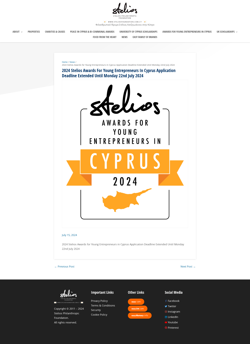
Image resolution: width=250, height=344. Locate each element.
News (124, 37)
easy (136, 301)
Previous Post (64, 266)
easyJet (138, 308)
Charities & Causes (55, 31)
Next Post (188, 266)
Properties (34, 31)
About (16, 31)
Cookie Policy (99, 314)
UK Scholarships (226, 31)
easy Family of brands (145, 37)
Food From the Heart (104, 37)
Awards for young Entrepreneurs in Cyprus (187, 31)
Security (96, 310)
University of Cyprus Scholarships (138, 31)
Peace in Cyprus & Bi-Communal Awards (92, 31)
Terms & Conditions (103, 305)
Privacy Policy (99, 301)
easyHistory (140, 315)
